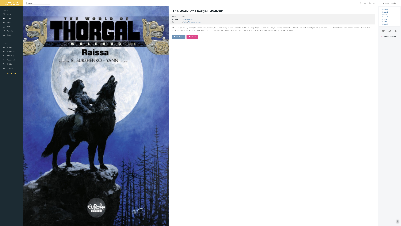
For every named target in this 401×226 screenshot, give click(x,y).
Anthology (10, 56)
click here (178, 37)
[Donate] (374, 3)
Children (10, 64)
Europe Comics (188, 19)
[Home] (360, 3)
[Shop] (369, 3)
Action (9, 47)
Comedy (10, 68)
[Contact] (365, 3)
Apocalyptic (11, 60)
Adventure (11, 52)
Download (192, 37)
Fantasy (198, 22)
